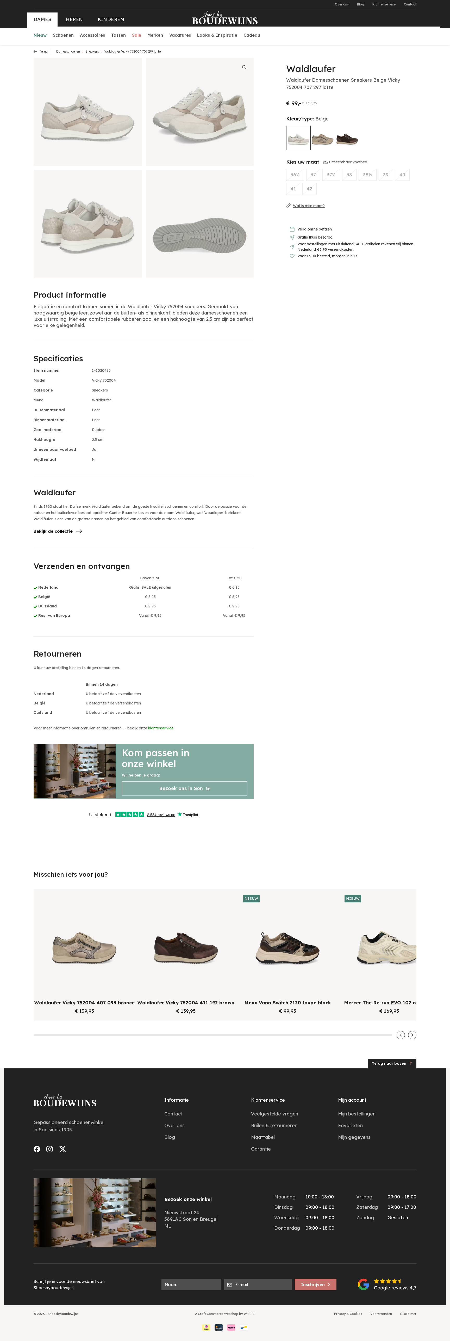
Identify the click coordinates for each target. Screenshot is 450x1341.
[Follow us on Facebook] (37, 1149)
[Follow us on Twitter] (62, 1149)
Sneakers (92, 51)
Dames (42, 19)
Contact (410, 4)
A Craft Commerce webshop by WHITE (225, 1314)
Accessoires (92, 35)
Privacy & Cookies (348, 1314)
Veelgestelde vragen (274, 1114)
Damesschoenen (68, 51)
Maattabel (263, 1137)
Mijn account (352, 1100)
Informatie (176, 1100)
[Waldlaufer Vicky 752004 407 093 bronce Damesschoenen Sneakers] (323, 138)
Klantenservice (384, 4)
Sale (136, 35)
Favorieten (350, 1125)
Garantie (261, 1149)
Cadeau (251, 35)
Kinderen (111, 19)
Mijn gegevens (354, 1137)
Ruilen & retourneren (274, 1125)
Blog (360, 4)
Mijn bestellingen (357, 1114)
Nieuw (40, 35)
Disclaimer (408, 1314)
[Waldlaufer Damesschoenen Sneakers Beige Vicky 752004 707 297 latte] (298, 138)
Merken (155, 35)
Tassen (118, 35)
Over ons (342, 4)
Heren (74, 19)
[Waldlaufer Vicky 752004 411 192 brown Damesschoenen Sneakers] (347, 138)
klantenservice (160, 728)
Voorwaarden (381, 1314)
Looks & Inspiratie (217, 35)
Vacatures (180, 35)
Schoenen (63, 35)
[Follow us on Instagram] (49, 1149)
